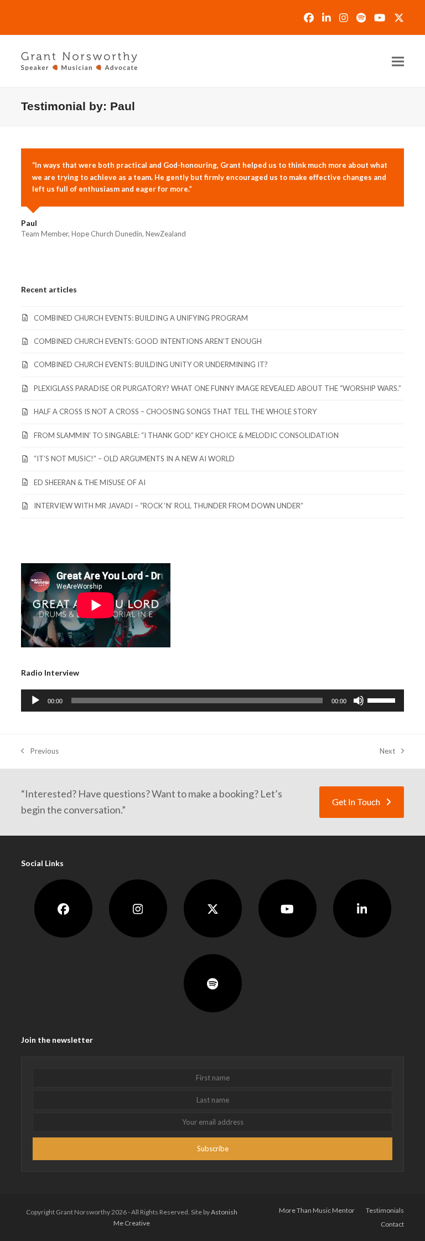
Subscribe (213, 1148)
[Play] (35, 700)
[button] (398, 61)
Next (388, 751)
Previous (39, 751)
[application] (212, 700)
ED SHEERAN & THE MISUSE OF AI (90, 482)
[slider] (382, 699)
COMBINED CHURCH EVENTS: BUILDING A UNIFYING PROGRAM (141, 317)
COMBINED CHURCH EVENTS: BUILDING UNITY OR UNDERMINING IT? (151, 364)
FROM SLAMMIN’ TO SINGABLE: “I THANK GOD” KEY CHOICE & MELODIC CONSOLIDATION (186, 435)
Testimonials (385, 1210)
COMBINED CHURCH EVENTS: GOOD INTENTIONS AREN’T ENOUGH (148, 341)
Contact (392, 1224)
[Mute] (358, 700)
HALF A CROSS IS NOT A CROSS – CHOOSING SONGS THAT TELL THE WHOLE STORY (175, 411)
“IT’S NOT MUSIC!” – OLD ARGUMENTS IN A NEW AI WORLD (134, 458)
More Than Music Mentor (317, 1210)
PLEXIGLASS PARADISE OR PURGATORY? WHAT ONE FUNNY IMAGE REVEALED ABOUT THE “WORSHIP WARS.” (217, 388)
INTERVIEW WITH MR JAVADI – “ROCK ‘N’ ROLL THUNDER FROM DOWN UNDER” (168, 505)
